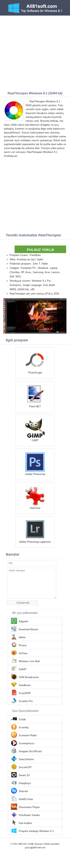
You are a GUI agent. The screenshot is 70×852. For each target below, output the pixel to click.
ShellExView (26, 799)
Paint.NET (35, 406)
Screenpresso (26, 743)
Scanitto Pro (26, 701)
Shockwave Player (29, 807)
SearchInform (26, 759)
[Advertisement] (35, 53)
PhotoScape (35, 372)
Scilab (22, 719)
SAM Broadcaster (29, 677)
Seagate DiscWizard (30, 751)
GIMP (35, 440)
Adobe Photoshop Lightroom (35, 541)
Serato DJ (24, 775)
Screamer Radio (28, 735)
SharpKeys (25, 783)
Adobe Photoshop (35, 474)
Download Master (28, 629)
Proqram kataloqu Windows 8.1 (36, 831)
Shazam (23, 791)
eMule (22, 637)
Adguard (23, 621)
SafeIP (22, 669)
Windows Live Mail (29, 661)
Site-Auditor (25, 823)
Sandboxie (25, 685)
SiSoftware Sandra (29, 815)
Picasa (22, 645)
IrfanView (35, 508)
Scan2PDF (25, 693)
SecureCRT (25, 767)
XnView (23, 653)
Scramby (24, 727)
